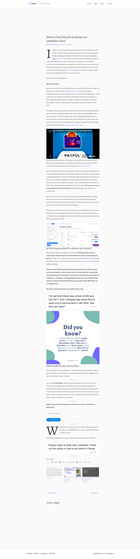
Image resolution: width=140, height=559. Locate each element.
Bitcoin (48, 44)
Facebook (29, 553)
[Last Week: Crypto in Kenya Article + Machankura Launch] (90, 472)
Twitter (36, 553)
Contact (109, 4)
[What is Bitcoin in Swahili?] (55, 473)
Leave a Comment (66, 44)
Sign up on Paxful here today (73, 125)
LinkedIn (52, 553)
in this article (69, 70)
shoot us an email (88, 261)
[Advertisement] (70, 18)
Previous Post (52, 493)
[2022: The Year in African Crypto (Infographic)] (72, 472)
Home (89, 4)
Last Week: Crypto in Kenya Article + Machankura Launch (89, 478)
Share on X (93, 306)
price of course (60, 59)
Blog (95, 4)
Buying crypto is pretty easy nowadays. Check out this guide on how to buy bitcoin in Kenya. (72, 446)
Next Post (95, 493)
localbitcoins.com (72, 91)
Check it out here (84, 166)
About (102, 4)
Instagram (44, 553)
